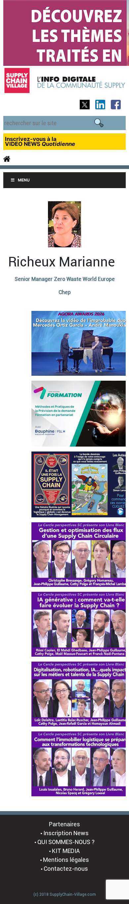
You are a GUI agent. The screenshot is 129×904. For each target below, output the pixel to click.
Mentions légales (66, 859)
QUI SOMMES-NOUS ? (66, 842)
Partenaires (64, 824)
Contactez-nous (66, 868)
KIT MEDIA (66, 851)
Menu (24, 180)
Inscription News (66, 833)
